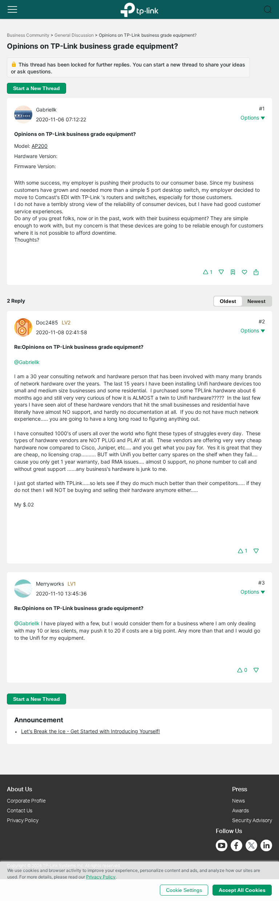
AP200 (40, 146)
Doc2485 (47, 322)
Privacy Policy (23, 820)
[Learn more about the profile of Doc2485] (25, 327)
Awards (240, 810)
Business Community (28, 35)
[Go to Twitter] (251, 846)
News (238, 800)
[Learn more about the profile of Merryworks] (25, 588)
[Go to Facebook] (236, 845)
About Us (19, 789)
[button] (12, 9)
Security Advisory (252, 820)
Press (239, 789)
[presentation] (23, 114)
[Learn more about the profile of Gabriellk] (25, 114)
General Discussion (74, 35)
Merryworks (50, 584)
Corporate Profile (26, 800)
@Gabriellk (27, 362)
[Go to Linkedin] (266, 845)
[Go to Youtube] (221, 845)
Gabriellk (46, 109)
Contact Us (19, 810)
